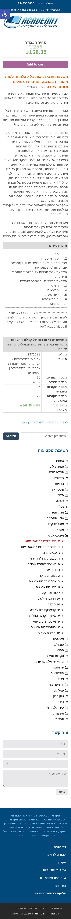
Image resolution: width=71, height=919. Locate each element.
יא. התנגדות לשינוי (48, 598)
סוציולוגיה (58, 644)
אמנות (60, 461)
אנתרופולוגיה (56, 466)
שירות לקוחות (55, 707)
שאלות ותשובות (54, 870)
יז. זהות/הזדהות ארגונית (45, 627)
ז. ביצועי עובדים (50, 575)
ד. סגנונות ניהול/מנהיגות (45, 558)
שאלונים (59, 690)
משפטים (58, 638)
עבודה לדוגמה (55, 854)
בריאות (59, 483)
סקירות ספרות (55, 656)
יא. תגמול (54, 604)
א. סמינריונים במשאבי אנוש (42, 541)
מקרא (60, 529)
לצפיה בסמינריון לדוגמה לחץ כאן (45, 422)
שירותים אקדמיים (53, 877)
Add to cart (35, 64)
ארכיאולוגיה (56, 472)
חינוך (61, 495)
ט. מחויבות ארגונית (48, 587)
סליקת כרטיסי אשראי (50, 893)
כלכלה (60, 501)
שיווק (61, 702)
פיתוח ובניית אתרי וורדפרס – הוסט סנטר (35, 908)
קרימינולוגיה (56, 684)
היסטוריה (58, 489)
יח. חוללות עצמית (49, 633)
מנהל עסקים (56, 524)
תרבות (59, 719)
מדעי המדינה (56, 512)
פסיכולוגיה (57, 673)
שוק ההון (58, 696)
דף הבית (60, 846)
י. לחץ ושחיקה (51, 592)
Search (11, 436)
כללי (61, 506)
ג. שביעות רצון (51, 552)
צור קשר (60, 885)
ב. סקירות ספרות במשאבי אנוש (40, 547)
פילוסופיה (58, 667)
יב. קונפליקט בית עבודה (45, 610)
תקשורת (58, 713)
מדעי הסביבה (55, 518)
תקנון (62, 862)
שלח (62, 792)
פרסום (59, 679)
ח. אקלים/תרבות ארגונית (44, 581)
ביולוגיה (59, 478)
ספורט (60, 650)
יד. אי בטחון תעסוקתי (46, 621)
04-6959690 (26, 3)
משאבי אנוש (56, 535)
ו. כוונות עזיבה (51, 569)
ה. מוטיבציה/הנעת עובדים (43, 564)
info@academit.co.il (25, 9)
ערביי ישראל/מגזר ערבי (49, 661)
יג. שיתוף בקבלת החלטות (44, 616)
